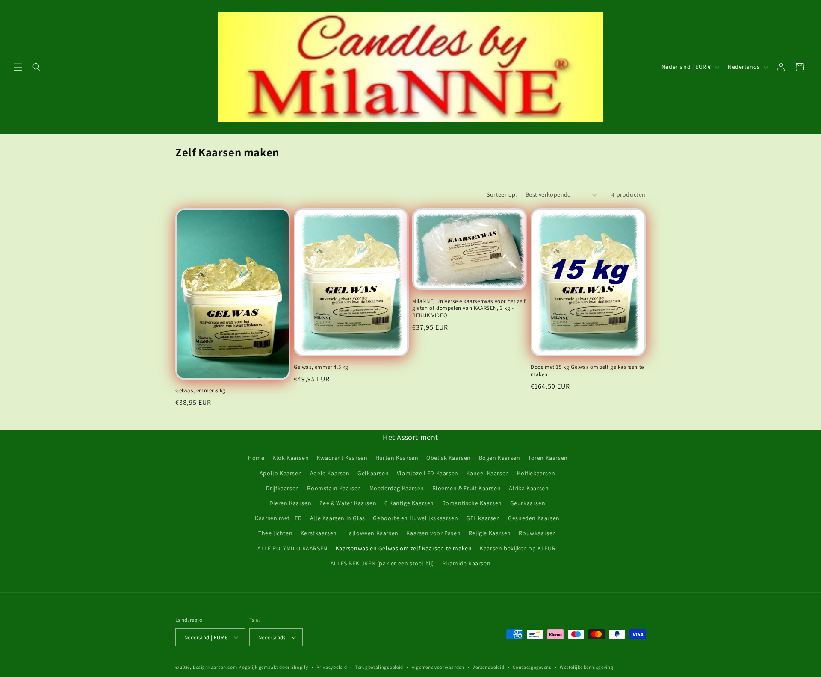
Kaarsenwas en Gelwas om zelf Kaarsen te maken (404, 548)
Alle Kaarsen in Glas (337, 518)
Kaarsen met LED (278, 518)
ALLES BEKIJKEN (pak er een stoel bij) (382, 563)
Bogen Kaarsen (499, 458)
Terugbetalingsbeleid (379, 667)
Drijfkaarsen (282, 488)
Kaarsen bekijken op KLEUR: (518, 548)
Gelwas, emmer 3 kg (200, 390)
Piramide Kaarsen (466, 563)
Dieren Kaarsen (290, 503)
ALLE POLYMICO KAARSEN (292, 548)
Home (256, 458)
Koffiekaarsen (536, 473)
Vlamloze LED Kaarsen (427, 473)
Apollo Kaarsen (281, 473)
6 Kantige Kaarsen (409, 503)
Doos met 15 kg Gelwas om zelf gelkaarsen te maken (587, 371)
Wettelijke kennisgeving (586, 667)
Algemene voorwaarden (438, 667)
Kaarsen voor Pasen (433, 533)
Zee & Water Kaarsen (347, 503)
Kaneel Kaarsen (487, 473)
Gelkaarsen (373, 473)
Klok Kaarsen (290, 458)
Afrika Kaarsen (529, 488)
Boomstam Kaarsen (334, 488)
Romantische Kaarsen (472, 503)
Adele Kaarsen (330, 473)
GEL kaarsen (483, 518)
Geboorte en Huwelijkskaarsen (415, 518)
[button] (18, 67)
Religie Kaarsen (490, 533)
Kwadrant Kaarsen (342, 458)
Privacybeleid (331, 667)
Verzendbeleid (488, 667)
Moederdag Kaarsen (396, 488)
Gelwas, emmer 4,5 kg (321, 367)
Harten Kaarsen (396, 458)
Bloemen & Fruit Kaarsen (466, 488)
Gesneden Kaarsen (534, 518)
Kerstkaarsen (319, 533)
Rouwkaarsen (537, 533)
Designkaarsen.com (215, 667)
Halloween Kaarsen (372, 533)
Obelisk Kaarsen (448, 458)
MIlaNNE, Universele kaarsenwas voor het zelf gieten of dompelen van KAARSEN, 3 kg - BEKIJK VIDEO (469, 308)
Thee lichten (275, 533)
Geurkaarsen (528, 503)
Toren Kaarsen (548, 458)
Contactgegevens (532, 667)
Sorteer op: (502, 194)
